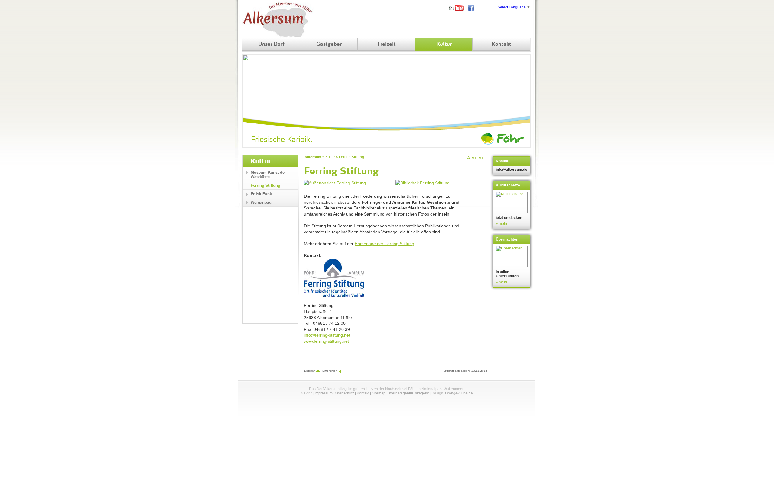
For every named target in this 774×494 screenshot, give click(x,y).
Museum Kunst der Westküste (268, 174)
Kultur (444, 44)
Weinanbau (261, 202)
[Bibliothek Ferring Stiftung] (422, 182)
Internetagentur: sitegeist (408, 393)
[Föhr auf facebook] (473, 8)
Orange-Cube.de (459, 393)
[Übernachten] (512, 256)
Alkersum (312, 157)
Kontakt (501, 44)
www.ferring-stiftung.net (326, 341)
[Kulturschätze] (512, 202)
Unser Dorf (271, 44)
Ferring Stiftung (351, 157)
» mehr (501, 224)
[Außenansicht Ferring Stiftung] (335, 182)
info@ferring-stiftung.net (327, 335)
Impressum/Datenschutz (334, 393)
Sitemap (378, 393)
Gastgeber (329, 44)
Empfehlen (329, 370)
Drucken (310, 370)
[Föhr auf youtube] (458, 8)
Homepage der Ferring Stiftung (384, 243)
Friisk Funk (261, 194)
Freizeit (386, 44)
